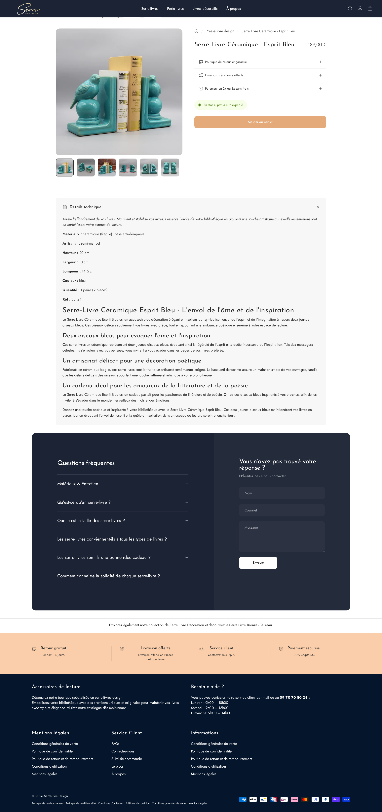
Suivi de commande (126, 758)
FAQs (115, 743)
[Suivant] (172, 91)
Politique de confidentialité (52, 751)
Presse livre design (220, 31)
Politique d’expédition (138, 803)
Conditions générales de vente (55, 743)
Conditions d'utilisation (49, 766)
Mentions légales (44, 774)
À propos (118, 774)
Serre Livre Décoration (187, 625)
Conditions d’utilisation (110, 803)
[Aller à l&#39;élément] (65, 167)
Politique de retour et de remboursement (62, 758)
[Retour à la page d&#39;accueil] (196, 31)
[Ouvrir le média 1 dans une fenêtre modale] (119, 91)
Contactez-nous (122, 751)
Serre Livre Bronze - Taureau (250, 625)
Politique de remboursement (47, 803)
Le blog (117, 766)
